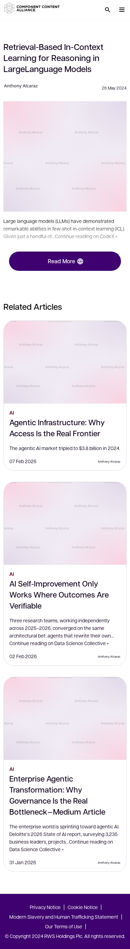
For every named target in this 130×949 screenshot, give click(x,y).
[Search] (107, 9)
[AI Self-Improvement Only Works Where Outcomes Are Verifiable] (65, 523)
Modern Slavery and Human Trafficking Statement (63, 917)
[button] (33, 8)
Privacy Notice (45, 907)
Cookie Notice (83, 907)
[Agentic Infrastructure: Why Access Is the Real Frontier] (65, 362)
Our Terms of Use (63, 926)
